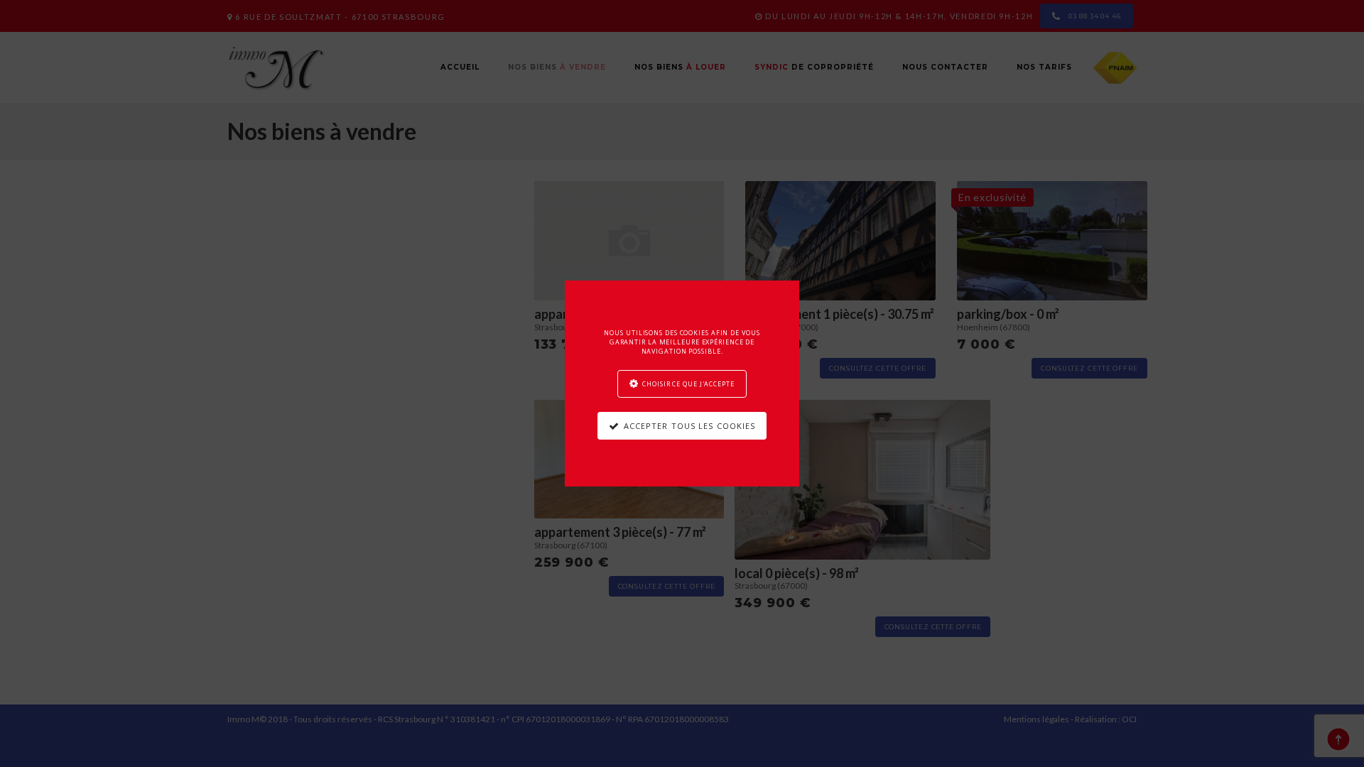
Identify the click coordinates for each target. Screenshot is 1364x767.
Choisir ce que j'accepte (688, 383)
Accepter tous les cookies (690, 425)
